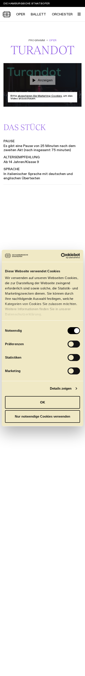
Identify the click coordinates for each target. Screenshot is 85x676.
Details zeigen (60, 388)
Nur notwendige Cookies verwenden (42, 416)
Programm (37, 40)
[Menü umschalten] (79, 14)
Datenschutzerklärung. (23, 314)
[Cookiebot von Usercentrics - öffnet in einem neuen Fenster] (61, 256)
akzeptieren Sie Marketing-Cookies (40, 95)
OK (42, 402)
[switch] (74, 344)
